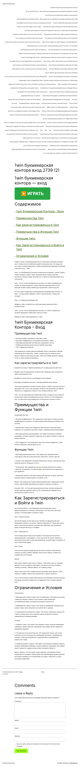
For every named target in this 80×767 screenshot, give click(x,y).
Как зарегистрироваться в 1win (37, 225)
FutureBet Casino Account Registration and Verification (26, 61)
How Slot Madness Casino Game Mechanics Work (63, 69)
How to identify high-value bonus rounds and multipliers (61, 72)
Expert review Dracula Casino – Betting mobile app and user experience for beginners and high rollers (48, 53)
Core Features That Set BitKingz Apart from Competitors (61, 38)
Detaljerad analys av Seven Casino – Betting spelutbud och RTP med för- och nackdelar (52, 46)
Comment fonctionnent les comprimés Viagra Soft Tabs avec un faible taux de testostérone (51, 30)
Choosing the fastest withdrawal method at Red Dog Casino (60, 26)
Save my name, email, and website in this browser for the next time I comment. (38, 745)
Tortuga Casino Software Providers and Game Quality (22, 134)
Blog (21, 672)
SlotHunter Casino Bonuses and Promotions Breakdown (62, 126)
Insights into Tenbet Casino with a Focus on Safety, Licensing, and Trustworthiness (32, 84)
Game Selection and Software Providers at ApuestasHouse (30, 65)
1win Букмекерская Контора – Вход (40, 211)
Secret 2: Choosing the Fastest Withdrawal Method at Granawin (59, 115)
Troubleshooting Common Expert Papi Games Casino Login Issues (59, 134)
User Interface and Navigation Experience (35, 145)
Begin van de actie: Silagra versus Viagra (29, 26)
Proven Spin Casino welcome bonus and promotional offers (28, 107)
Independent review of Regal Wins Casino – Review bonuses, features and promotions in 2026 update (48, 80)
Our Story (75, 99)
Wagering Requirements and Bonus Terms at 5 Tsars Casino (29, 149)
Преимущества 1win (30, 218)
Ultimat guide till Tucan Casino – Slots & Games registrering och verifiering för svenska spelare (50, 138)
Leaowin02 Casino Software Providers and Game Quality (24, 99)
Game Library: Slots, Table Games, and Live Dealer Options (60, 61)
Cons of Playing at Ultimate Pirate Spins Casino (29, 38)
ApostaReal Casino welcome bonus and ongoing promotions (34, 23)
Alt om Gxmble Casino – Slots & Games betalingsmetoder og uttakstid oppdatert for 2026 (52, 11)
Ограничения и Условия (32, 256)
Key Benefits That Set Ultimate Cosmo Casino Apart (32, 92)
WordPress (74, 763)
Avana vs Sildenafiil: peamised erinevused (65, 23)
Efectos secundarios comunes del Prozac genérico (63, 49)
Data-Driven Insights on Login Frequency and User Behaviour (60, 42)
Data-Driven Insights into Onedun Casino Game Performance (22, 42)
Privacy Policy (73, 103)
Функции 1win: (26, 238)
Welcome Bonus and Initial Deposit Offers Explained (63, 149)
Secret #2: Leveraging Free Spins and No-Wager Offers (24, 111)
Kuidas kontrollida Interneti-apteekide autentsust (63, 92)
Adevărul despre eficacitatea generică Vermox (64, 7)
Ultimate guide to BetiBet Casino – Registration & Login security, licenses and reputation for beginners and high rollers (43, 142)
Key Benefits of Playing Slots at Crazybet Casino (25, 88)
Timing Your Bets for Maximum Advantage (65, 130)
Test (41, 130)
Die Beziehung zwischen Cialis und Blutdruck (34, 49)
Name (17, 720)
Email (17, 728)
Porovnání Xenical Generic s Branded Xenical (54, 103)
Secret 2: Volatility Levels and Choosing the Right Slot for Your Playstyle (25, 122)
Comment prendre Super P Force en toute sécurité (27, 34)
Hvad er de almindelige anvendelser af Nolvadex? (63, 76)
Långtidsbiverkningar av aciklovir (30, 95)
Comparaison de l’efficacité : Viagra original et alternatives (61, 34)
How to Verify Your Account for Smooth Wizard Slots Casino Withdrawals (26, 76)
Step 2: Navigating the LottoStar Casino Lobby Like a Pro (21, 130)
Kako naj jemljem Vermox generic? (68, 84)
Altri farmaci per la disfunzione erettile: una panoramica (61, 15)
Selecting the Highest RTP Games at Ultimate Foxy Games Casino (25, 126)
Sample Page (74, 107)
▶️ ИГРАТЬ (32, 193)
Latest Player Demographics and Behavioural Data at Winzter (60, 95)
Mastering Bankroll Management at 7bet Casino (56, 99)
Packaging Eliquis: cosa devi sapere (29, 103)
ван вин (38, 467)
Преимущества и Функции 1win (37, 231)
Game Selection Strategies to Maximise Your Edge (63, 65)
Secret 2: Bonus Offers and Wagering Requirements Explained (60, 111)
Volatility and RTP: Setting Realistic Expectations (63, 145)
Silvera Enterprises (8, 4)
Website (17, 736)
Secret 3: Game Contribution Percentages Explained (62, 122)
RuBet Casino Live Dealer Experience (57, 107)
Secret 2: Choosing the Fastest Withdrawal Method (24, 115)
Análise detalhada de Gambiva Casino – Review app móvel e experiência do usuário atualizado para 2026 (47, 19)
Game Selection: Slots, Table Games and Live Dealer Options (29, 69)
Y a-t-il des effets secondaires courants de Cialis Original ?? (60, 153)
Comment (18, 701)
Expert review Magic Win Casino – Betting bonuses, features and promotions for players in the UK (49, 57)
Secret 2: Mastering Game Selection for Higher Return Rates (60, 118)
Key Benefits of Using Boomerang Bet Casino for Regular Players (59, 88)
